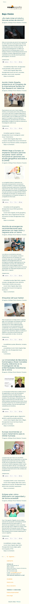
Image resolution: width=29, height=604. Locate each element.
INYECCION (5, 486)
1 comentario (7, 353)
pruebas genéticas (18, 418)
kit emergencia (17, 288)
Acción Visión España (9, 70)
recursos (4, 346)
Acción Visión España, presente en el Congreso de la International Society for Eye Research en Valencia (14, 85)
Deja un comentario (9, 76)
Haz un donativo (11, 585)
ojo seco (15, 72)
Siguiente (12, 556)
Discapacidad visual (7, 72)
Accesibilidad (7, 66)
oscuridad (21, 72)
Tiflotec (18, 601)
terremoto (5, 290)
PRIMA (4, 218)
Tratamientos (9, 137)
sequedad (17, 74)
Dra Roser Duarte (18, 422)
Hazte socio (10, 582)
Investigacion (23, 142)
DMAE (15, 209)
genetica (4, 423)
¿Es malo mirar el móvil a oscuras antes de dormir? (13, 19)
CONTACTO (10, 561)
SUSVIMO (11, 486)
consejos (4, 282)
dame (10, 214)
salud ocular (11, 74)
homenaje (10, 423)
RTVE (11, 549)
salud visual (18, 68)
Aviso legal (10, 595)
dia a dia (8, 350)
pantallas (8, 68)
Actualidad (7, 133)
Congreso (17, 133)
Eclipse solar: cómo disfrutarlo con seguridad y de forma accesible (13, 496)
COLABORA (9, 579)
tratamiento (18, 486)
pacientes (20, 209)
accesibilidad (7, 348)
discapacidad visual (7, 135)
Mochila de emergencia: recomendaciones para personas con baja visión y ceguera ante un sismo (13, 229)
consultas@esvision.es (15, 572)
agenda (12, 133)
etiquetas (4, 352)
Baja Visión (14, 66)
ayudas (12, 280)
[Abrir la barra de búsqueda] (27, 2)
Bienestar (18, 344)
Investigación (17, 135)
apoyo (16, 416)
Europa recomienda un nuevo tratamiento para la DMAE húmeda (13, 434)
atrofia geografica (15, 207)
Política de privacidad (13, 592)
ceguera (23, 280)
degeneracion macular (8, 484)
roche (15, 480)
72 (7, 556)
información (17, 284)
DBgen (24, 420)
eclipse (19, 543)
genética (9, 418)
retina (12, 68)
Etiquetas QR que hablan (13, 298)
